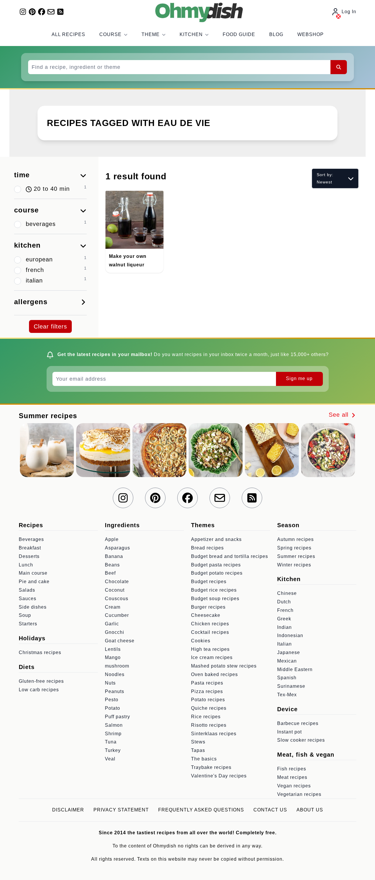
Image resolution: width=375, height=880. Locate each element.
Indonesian (290, 635)
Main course (33, 573)
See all (339, 414)
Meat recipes (292, 777)
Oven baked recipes (214, 674)
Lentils (113, 649)
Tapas (198, 750)
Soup (25, 615)
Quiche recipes (208, 708)
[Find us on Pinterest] (32, 12)
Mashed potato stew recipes (224, 665)
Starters (28, 623)
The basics (204, 758)
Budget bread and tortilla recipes (229, 556)
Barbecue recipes (297, 723)
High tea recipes (210, 649)
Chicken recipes (210, 623)
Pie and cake (34, 581)
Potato (112, 708)
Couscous (116, 598)
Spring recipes (294, 547)
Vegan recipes (294, 785)
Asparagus (117, 547)
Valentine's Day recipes (219, 775)
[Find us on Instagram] (23, 12)
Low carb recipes (39, 689)
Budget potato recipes (217, 573)
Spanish (286, 677)
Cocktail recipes (210, 632)
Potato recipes (208, 699)
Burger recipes (208, 607)
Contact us (270, 809)
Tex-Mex (287, 694)
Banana (114, 556)
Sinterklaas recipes (213, 733)
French (285, 610)
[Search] (338, 67)
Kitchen (191, 34)
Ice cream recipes (212, 657)
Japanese (288, 652)
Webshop (310, 34)
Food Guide (239, 34)
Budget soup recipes (215, 598)
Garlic (112, 623)
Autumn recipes (295, 539)
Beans (112, 564)
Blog (276, 34)
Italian (284, 643)
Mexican (287, 660)
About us (309, 809)
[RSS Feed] (60, 12)
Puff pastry (117, 716)
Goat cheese (119, 640)
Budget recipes (208, 581)
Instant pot (289, 731)
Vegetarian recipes (299, 794)
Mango (113, 657)
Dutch (284, 601)
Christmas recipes (40, 652)
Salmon (114, 725)
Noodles (115, 674)
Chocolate (117, 581)
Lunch (26, 564)
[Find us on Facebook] (42, 12)
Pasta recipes (207, 682)
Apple (112, 539)
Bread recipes (207, 547)
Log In (349, 11)
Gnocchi (114, 632)
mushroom (117, 665)
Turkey (113, 750)
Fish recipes (291, 768)
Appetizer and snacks (216, 539)
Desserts (29, 556)
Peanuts (114, 691)
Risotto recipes (208, 725)
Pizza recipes (207, 691)
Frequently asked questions (201, 809)
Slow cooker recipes (301, 740)
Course (110, 34)
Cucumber (117, 615)
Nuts (110, 682)
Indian (284, 627)
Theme (151, 34)
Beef (110, 573)
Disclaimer (68, 809)
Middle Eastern (295, 669)
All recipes (68, 34)
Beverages (31, 539)
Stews (198, 741)
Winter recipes (294, 564)
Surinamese (291, 686)
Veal (110, 758)
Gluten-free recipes (41, 681)
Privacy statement (121, 809)
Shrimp (113, 733)
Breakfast (30, 547)
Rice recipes (206, 716)
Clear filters (50, 326)
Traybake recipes (211, 767)
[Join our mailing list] (51, 12)
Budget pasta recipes (216, 564)
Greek (284, 618)
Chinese (287, 593)
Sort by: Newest (325, 178)
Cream (112, 607)
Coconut (115, 590)
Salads (27, 590)
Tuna (111, 741)
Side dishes (33, 607)
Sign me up (299, 378)
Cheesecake (205, 615)
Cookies (200, 640)
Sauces (27, 598)
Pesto (111, 699)
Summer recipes (296, 556)
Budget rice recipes (214, 590)
